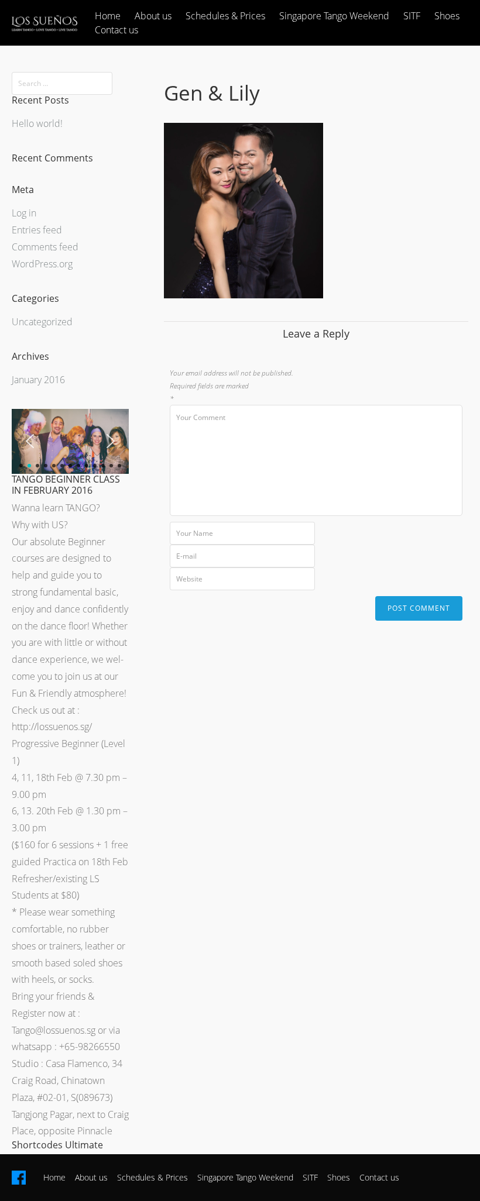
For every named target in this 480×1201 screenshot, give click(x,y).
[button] (29, 441)
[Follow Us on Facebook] (19, 1178)
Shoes (447, 15)
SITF (411, 15)
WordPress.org (42, 263)
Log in (24, 213)
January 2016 (38, 379)
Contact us (116, 29)
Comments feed (45, 246)
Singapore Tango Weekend (334, 15)
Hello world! (37, 123)
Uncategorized (42, 321)
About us (153, 15)
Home (108, 15)
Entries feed (37, 229)
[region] (70, 441)
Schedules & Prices (225, 15)
